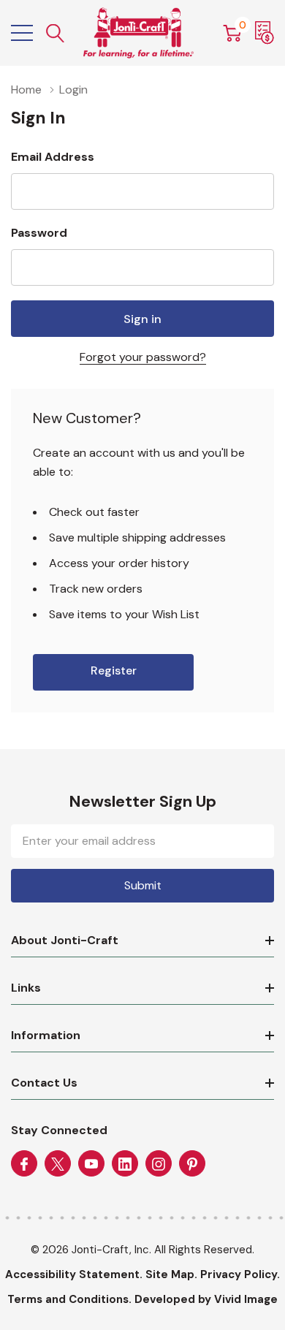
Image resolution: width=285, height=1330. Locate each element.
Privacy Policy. (240, 1274)
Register (114, 670)
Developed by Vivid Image (206, 1299)
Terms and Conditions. (69, 1299)
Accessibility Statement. (73, 1274)
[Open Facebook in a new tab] (24, 1164)
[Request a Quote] (264, 33)
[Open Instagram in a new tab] (158, 1164)
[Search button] (55, 33)
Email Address (52, 156)
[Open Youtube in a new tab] (91, 1164)
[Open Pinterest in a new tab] (192, 1164)
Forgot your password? (143, 357)
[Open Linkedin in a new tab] (125, 1164)
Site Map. (171, 1274)
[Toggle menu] (22, 33)
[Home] (138, 32)
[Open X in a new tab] (57, 1164)
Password (39, 232)
